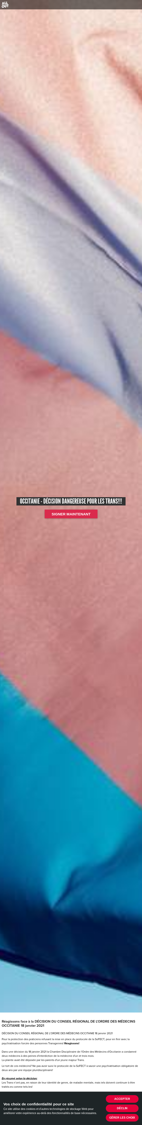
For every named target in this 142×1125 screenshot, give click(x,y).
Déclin (122, 1108)
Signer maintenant (71, 514)
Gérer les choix (122, 1117)
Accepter (122, 1098)
